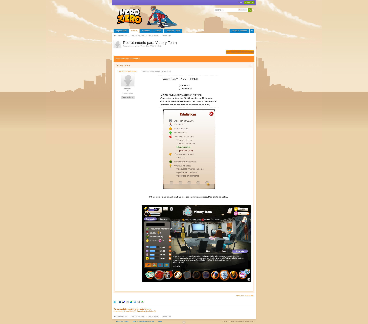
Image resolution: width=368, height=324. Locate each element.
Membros (146, 31)
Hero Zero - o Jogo (137, 316)
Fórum (134, 31)
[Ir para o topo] (184, 322)
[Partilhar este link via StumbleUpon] (131, 302)
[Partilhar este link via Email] (135, 302)
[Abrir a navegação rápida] (252, 31)
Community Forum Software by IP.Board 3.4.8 (238, 321)
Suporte (158, 31)
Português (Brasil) (122, 321)
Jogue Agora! (121, 31)
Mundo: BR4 (166, 316)
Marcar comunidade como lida (143, 321)
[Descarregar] (142, 302)
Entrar (240, 2)
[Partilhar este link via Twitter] (115, 302)
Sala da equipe (153, 316)
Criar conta (249, 2)
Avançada (253, 10)
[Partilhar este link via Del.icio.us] (123, 302)
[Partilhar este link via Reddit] (127, 302)
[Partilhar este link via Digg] (120, 302)
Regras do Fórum (173, 31)
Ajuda (160, 321)
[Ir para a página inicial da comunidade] (149, 16)
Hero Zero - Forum (120, 316)
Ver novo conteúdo (239, 31)
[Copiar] (138, 302)
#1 (251, 66)
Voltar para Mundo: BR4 (245, 296)
